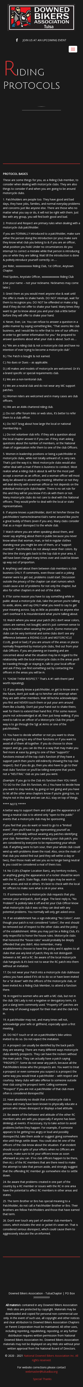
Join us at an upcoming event (44, 40)
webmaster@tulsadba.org (41, 1371)
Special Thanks (42, 1379)
